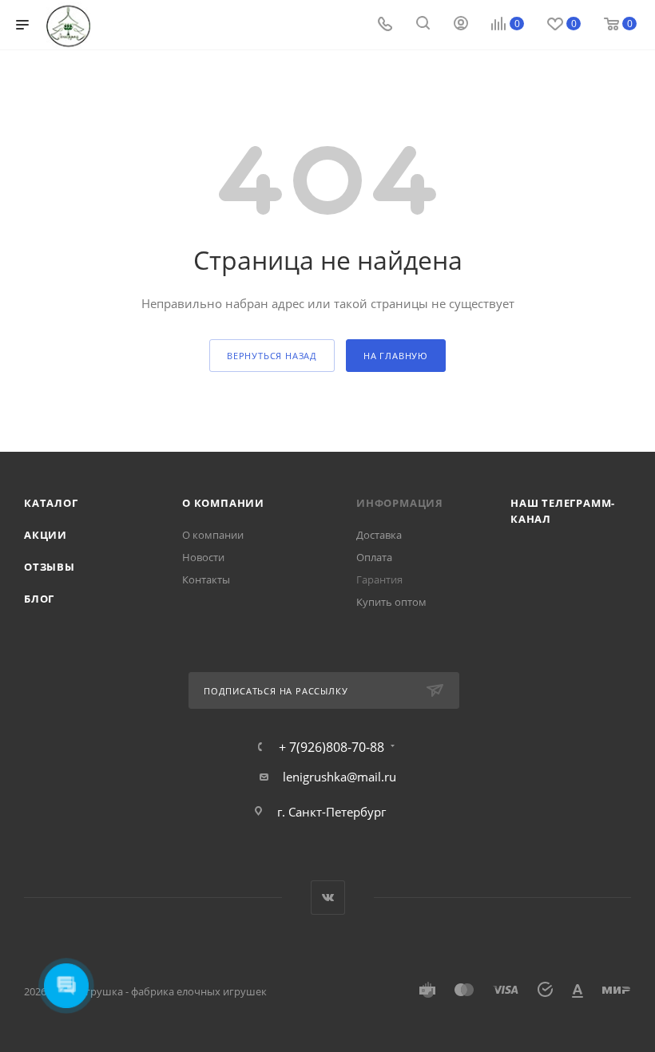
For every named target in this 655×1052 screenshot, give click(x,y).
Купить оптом (391, 602)
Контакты (206, 579)
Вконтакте (328, 897)
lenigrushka (315, 777)
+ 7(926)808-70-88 (331, 747)
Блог (39, 598)
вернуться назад (272, 356)
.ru (388, 777)
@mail (364, 777)
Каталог (51, 503)
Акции (45, 535)
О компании (223, 503)
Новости (203, 557)
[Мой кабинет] (461, 25)
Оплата (374, 557)
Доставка (379, 535)
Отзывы (49, 567)
